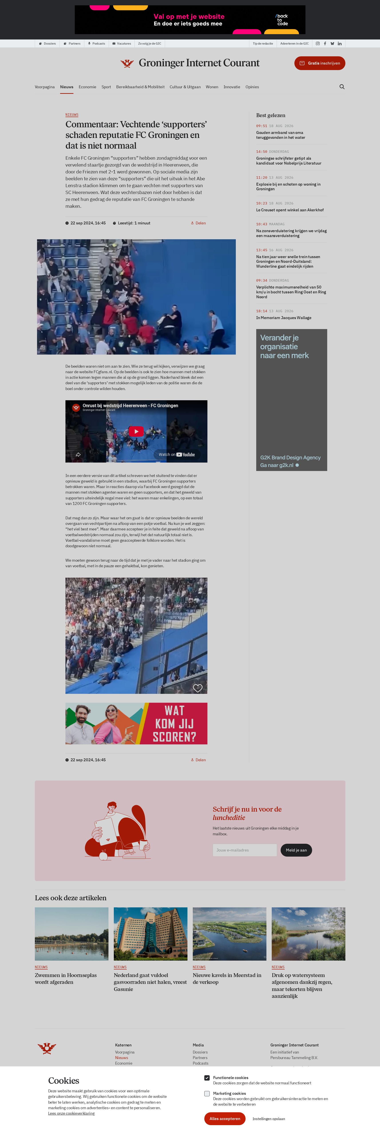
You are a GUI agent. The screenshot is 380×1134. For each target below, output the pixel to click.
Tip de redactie (263, 43)
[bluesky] (332, 43)
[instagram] (317, 43)
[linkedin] (339, 43)
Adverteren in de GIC (294, 43)
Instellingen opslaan (269, 1118)
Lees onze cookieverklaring (71, 1113)
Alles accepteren (225, 1118)
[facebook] (325, 43)
